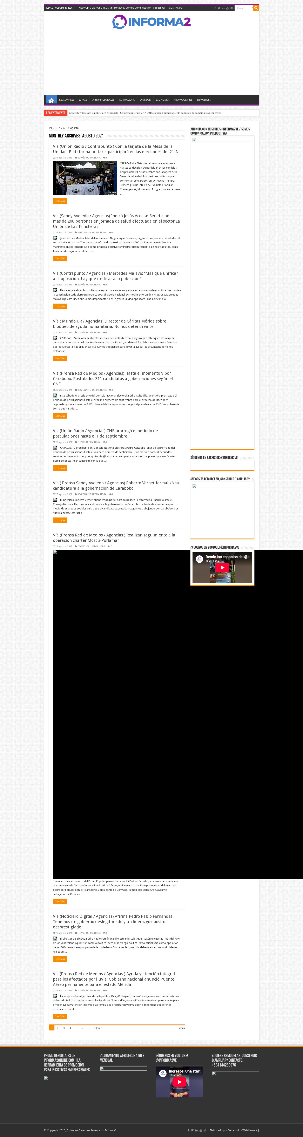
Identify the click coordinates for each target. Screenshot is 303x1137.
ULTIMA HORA (93, 157)
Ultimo (98, 1028)
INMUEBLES (204, 99)
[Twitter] (219, 8)
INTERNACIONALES (103, 99)
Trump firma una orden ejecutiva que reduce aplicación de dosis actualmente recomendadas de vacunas (126, 112)
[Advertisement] (151, 62)
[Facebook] (215, 8)
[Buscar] (256, 8)
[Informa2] (151, 21)
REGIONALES (66, 99)
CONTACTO (175, 7)
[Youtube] (227, 8)
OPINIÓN (145, 99)
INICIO (51, 99)
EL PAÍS (83, 99)
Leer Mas (60, 200)
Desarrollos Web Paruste (242, 1130)
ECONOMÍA (162, 99)
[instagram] (231, 8)
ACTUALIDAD (127, 99)
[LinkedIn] (223, 8)
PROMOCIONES (183, 99)
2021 (64, 127)
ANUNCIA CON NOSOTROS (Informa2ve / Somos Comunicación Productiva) (122, 7)
